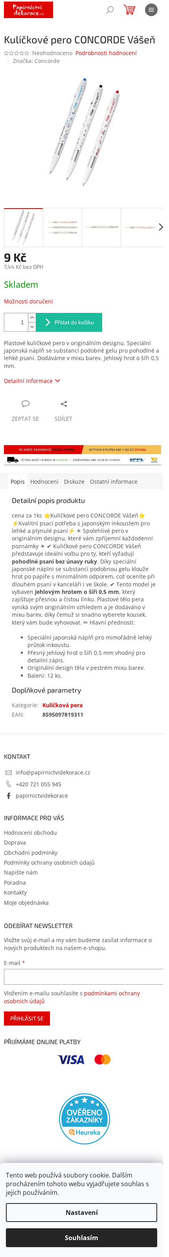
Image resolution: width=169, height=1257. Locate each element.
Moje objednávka (26, 902)
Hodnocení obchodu (30, 832)
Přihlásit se (27, 1018)
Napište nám (21, 872)
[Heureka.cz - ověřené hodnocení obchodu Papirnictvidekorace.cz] (84, 1118)
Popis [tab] (18, 481)
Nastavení (82, 1212)
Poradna (15, 882)
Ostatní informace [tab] (114, 481)
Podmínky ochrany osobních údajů (49, 862)
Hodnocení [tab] (44, 481)
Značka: (36, 61)
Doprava (15, 842)
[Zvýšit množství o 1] (32, 317)
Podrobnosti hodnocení (106, 53)
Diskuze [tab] (74, 481)
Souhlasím (81, 1237)
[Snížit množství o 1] (32, 326)
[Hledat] (110, 10)
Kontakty (15, 892)
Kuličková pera (62, 705)
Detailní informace (28, 380)
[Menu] (151, 10)
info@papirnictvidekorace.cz (53, 772)
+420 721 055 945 (38, 784)
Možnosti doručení (28, 301)
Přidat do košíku (74, 322)
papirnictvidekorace (42, 795)
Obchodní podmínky (30, 852)
